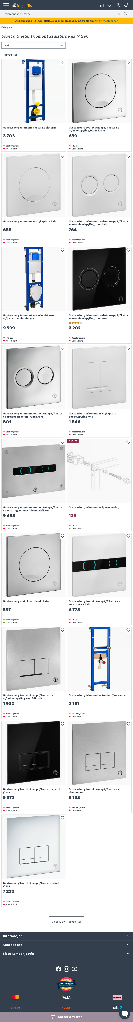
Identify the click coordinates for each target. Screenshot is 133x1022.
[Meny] (6, 5)
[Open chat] (124, 1013)
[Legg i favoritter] (62, 62)
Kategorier (7, 27)
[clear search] (118, 14)
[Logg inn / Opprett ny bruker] (118, 5)
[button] (125, 13)
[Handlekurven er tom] (126, 5)
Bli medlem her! (108, 21)
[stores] (101, 5)
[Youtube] (74, 969)
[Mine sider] (109, 5)
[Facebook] (58, 969)
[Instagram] (66, 969)
